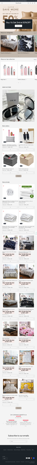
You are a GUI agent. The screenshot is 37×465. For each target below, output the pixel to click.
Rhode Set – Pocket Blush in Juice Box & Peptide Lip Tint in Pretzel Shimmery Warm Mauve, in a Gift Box (9, 145)
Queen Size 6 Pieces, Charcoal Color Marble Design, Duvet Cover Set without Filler (26, 310)
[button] (2, 3)
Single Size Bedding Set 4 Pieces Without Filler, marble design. (9, 338)
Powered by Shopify (12, 461)
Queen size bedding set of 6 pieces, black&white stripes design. (25, 252)
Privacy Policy (28, 449)
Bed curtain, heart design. (23, 395)
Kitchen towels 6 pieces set (23, 168)
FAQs (32, 449)
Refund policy (18, 461)
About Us (5, 449)
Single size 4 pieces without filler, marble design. (26, 367)
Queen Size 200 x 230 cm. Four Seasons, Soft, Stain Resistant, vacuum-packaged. (26, 227)
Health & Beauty (21, 79)
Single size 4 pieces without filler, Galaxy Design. (9, 252)
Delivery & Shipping (17, 449)
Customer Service (10, 449)
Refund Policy (23, 449)
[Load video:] (18, 106)
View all (35, 32)
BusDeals (9, 461)
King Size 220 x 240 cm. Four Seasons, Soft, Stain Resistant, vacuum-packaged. (9, 227)
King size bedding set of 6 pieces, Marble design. (26, 281)
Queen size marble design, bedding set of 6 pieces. (9, 281)
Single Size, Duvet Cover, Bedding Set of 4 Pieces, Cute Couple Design (26, 338)
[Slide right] (21, 56)
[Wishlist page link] (28, 3)
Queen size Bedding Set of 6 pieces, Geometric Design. (8, 310)
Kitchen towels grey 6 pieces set (8, 168)
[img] (18, 416)
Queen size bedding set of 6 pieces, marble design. (9, 396)
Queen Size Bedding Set (23, 53)
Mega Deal (3, 79)
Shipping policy (33, 461)
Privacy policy (22, 461)
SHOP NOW (18, 25)
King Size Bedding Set (6, 53)
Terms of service (27, 461)
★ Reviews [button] (36, 233)
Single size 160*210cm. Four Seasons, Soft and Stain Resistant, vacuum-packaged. (10, 201)
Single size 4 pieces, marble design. (8, 366)
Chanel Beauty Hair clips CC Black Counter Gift (26, 145)
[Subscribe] (26, 441)
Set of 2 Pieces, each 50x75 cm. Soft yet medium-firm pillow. (26, 201)
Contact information (32, 462)
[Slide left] (16, 56)
